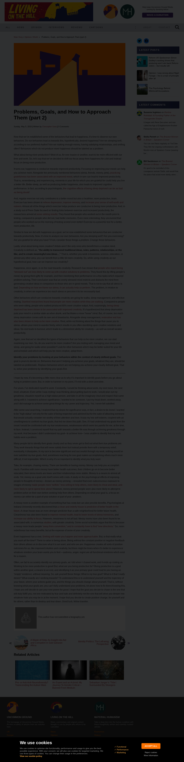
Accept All (151, 746)
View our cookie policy (31, 756)
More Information (151, 755)
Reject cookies (151, 752)
